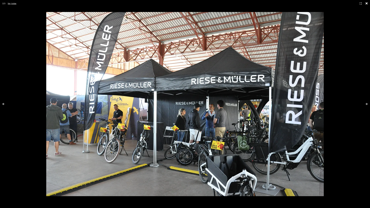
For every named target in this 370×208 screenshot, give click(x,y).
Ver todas (12, 3)
